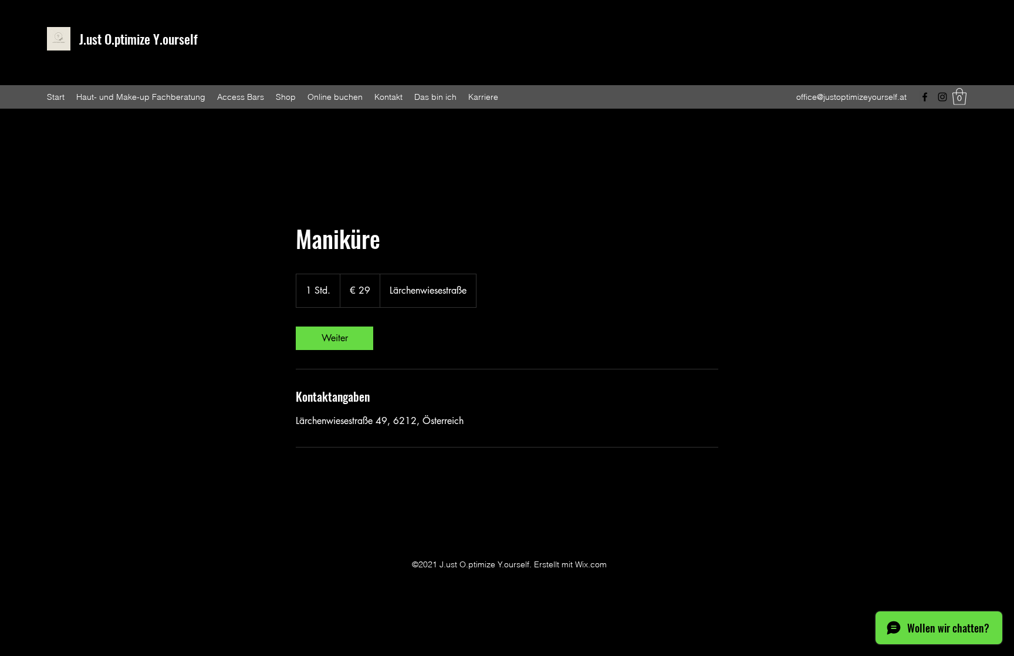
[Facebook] (925, 97)
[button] (959, 96)
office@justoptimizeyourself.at (851, 97)
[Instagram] (942, 97)
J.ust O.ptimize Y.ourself (138, 38)
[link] (334, 338)
